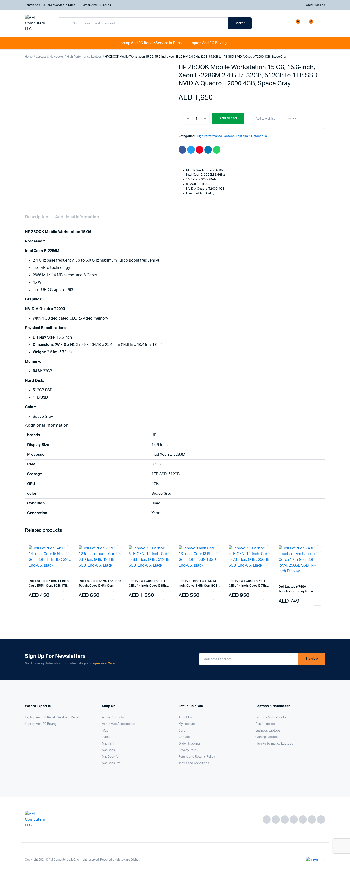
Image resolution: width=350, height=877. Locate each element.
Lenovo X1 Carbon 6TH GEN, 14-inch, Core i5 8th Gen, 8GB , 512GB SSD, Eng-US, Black (149, 583)
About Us (185, 717)
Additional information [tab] (77, 217)
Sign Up (311, 658)
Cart (182, 730)
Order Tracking (315, 5)
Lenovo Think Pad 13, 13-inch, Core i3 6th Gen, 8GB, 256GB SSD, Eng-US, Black (199, 583)
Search (240, 23)
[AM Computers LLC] (37, 23)
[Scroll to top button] (339, 812)
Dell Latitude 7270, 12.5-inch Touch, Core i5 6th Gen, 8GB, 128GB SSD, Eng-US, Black (100, 583)
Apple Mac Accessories (118, 724)
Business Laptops (268, 730)
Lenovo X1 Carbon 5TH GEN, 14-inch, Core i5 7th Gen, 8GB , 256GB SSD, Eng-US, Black (249, 583)
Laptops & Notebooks (50, 56)
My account (187, 724)
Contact (184, 737)
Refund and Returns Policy (197, 756)
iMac (105, 730)
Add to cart (67, 595)
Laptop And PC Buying (96, 5)
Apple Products (113, 717)
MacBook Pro (111, 763)
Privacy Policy (188, 750)
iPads (106, 737)
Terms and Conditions (194, 763)
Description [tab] (36, 217)
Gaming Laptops (267, 737)
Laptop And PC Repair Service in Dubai (50, 5)
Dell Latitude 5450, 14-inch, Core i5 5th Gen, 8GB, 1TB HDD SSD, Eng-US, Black (49, 583)
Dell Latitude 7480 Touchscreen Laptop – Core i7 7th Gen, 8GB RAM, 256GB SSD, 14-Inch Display (300, 589)
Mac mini (108, 743)
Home (29, 56)
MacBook (108, 750)
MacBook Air (111, 756)
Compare (290, 118)
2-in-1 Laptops (266, 724)
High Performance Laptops (84, 56)
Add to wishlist (265, 118)
